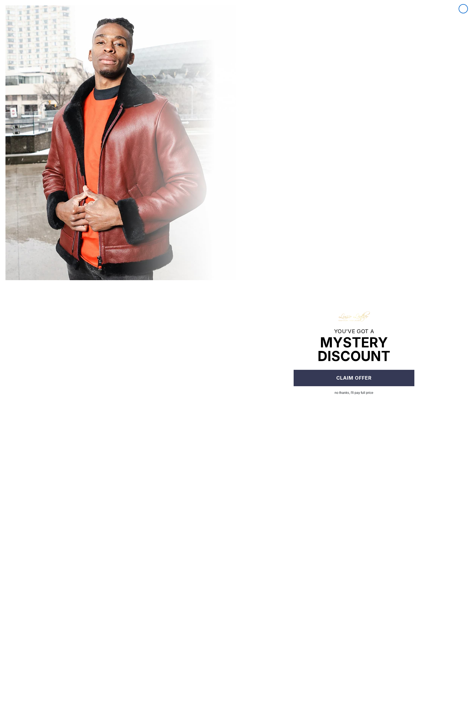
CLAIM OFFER (354, 378)
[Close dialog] (463, 8)
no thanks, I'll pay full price (354, 393)
